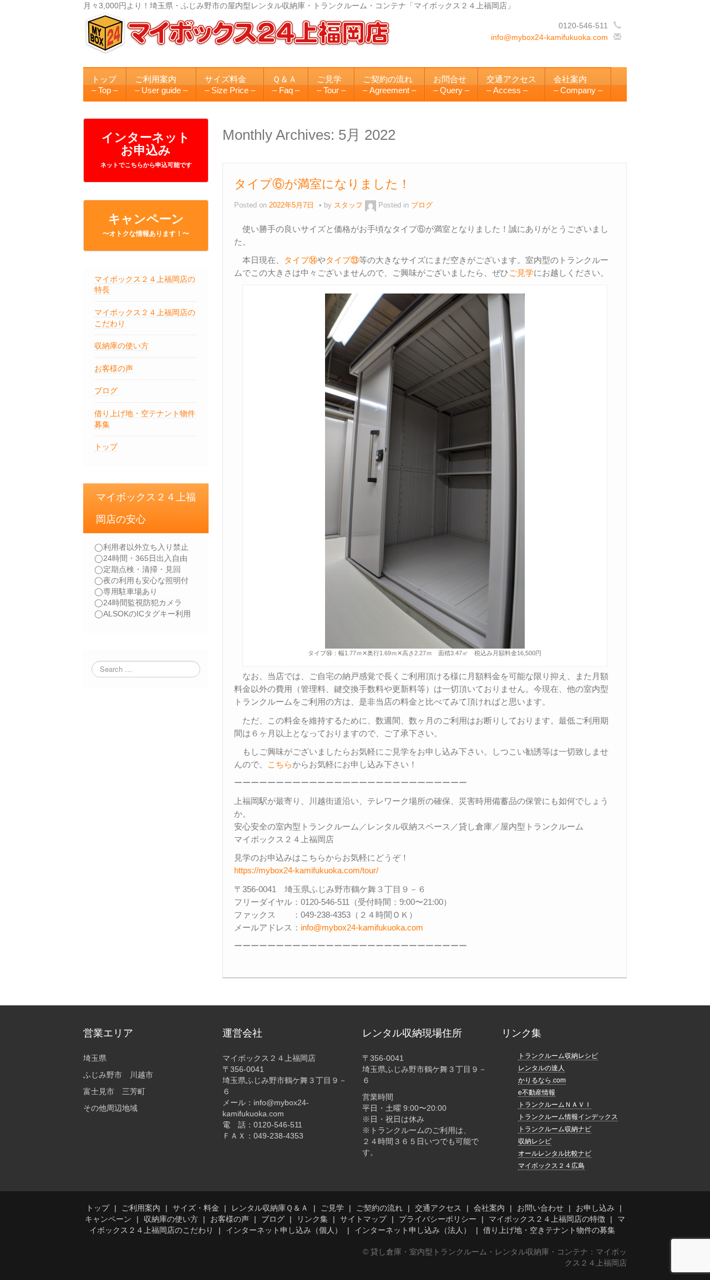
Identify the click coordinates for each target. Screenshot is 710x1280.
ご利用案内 (140, 1207)
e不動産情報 (536, 1092)
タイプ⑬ (342, 260)
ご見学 (521, 272)
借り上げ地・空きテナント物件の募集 (549, 1230)
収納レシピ (534, 1141)
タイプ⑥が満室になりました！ (322, 184)
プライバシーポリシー (437, 1219)
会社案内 (489, 1207)
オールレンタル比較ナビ (554, 1153)
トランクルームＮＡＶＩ (554, 1105)
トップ (106, 446)
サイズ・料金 (196, 1207)
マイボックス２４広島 (551, 1166)
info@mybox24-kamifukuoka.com (549, 37)
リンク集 (312, 1219)
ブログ (106, 390)
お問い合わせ (540, 1207)
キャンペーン (146, 224)
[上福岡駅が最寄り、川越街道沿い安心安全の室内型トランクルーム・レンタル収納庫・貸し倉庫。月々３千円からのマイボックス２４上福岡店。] (238, 32)
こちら (279, 764)
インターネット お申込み (146, 149)
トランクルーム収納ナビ (554, 1129)
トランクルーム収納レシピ (558, 1056)
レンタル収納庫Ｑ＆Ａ (269, 1207)
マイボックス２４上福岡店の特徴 (547, 1219)
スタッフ (348, 205)
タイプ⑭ (300, 260)
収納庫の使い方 (121, 345)
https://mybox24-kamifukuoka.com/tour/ (306, 870)
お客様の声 (113, 368)
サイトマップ (363, 1219)
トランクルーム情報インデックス (568, 1117)
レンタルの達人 (541, 1068)
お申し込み (595, 1207)
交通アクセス (438, 1207)
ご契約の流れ (379, 1207)
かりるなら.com (542, 1080)
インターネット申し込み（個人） (284, 1230)
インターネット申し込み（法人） (412, 1230)
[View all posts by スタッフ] (370, 205)
